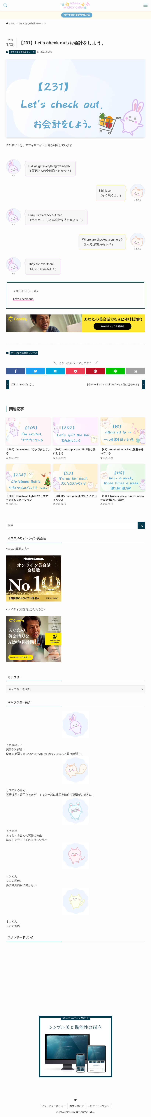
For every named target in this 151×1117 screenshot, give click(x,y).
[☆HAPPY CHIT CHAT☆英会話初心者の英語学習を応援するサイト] (75, 5)
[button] (5, 5)
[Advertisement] (75, 980)
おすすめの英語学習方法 (77, 14)
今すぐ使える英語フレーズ (22, 52)
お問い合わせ (77, 1105)
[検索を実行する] (141, 525)
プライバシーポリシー (54, 1105)
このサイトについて (98, 1105)
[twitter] (75, 1099)
